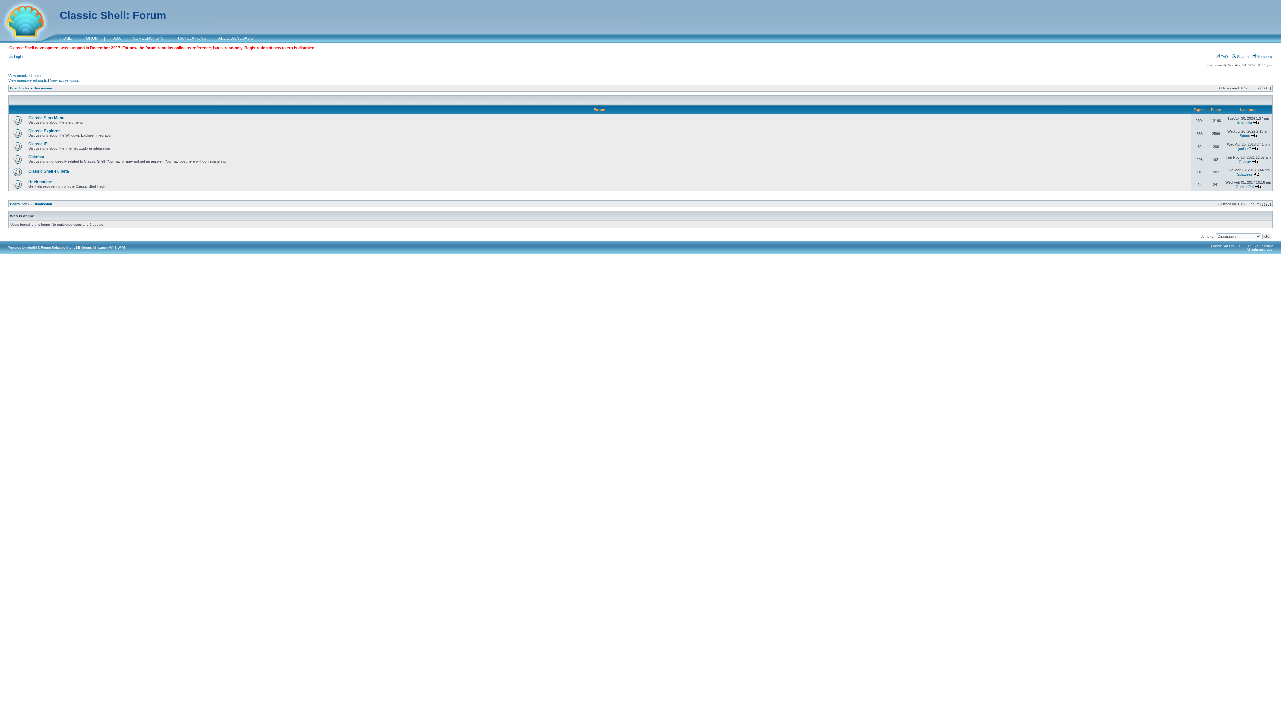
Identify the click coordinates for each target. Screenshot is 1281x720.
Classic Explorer (44, 131)
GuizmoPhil (1245, 187)
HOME (66, 38)
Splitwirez (1244, 174)
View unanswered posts (27, 80)
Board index (20, 88)
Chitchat (36, 157)
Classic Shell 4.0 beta (48, 171)
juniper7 (1244, 149)
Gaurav (1245, 162)
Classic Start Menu (46, 118)
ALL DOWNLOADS (235, 38)
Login (18, 57)
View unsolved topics (25, 76)
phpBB (32, 247)
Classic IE (37, 144)
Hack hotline (40, 182)
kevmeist (1244, 123)
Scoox (1245, 136)
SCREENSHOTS (148, 38)
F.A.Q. (115, 38)
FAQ (1224, 57)
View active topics (64, 80)
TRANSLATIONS (191, 38)
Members (1264, 57)
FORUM (91, 38)
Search (1242, 57)
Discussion (43, 88)
